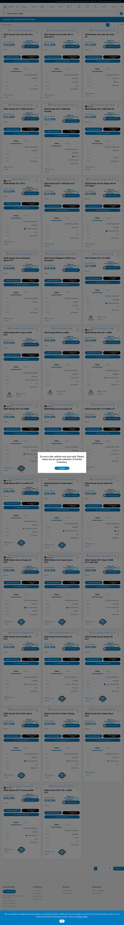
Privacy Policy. (82, 917)
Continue (62, 468)
